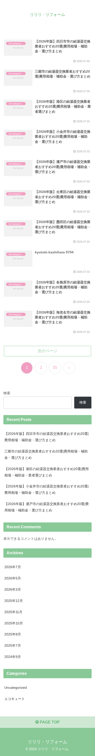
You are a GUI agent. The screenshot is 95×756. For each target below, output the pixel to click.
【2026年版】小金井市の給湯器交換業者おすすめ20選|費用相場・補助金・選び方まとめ (46, 489)
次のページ (47, 351)
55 (55, 367)
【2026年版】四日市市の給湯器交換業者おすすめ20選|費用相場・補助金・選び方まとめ (46, 437)
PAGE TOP (49, 722)
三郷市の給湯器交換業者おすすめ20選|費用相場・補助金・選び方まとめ (46, 454)
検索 (6, 393)
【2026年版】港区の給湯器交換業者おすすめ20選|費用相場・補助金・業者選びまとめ (46, 472)
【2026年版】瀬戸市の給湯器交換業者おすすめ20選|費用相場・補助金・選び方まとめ (46, 507)
